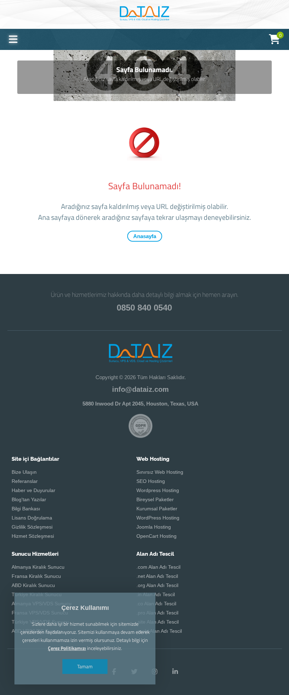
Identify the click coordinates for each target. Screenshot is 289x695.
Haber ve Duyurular (33, 490)
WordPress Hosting (157, 518)
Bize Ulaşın (24, 472)
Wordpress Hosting (157, 490)
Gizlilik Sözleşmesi (32, 527)
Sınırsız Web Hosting (159, 472)
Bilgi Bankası (26, 508)
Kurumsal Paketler (156, 508)
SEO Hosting (150, 481)
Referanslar (25, 481)
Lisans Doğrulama (32, 518)
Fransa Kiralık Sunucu (36, 576)
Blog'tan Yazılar (29, 499)
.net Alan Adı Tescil (157, 576)
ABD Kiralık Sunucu (33, 585)
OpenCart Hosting (156, 536)
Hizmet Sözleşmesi (33, 536)
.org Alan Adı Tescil (157, 585)
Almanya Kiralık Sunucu (38, 567)
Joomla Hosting (153, 527)
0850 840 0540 (144, 307)
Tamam (85, 666)
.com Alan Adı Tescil (158, 567)
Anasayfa (144, 236)
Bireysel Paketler (155, 499)
